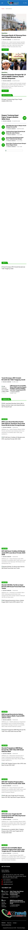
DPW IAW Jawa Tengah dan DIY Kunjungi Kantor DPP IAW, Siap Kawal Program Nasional (13, 815)
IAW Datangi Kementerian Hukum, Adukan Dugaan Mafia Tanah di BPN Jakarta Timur (13, 715)
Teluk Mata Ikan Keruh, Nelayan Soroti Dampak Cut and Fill (16, 126)
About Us (9, 922)
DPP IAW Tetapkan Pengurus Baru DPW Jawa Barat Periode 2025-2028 (13, 782)
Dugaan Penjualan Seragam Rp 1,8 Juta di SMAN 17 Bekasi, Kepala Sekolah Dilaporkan (14, 76)
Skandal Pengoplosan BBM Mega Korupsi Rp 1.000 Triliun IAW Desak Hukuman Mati (13, 749)
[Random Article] (23, 3)
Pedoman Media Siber (6, 925)
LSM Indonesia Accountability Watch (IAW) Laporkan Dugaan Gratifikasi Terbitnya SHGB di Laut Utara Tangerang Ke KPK (18, 388)
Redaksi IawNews (7, 39)
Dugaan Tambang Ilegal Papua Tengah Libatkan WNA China (10, 117)
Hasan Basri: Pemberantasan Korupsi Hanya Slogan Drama (16, 144)
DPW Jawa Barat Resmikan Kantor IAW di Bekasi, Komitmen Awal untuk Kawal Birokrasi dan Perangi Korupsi (13, 423)
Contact (14, 922)
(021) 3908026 (7, 880)
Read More (5, 49)
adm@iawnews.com (8, 884)
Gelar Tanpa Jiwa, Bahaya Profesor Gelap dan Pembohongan (17, 893)
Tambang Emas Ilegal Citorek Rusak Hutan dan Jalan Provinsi (15, 132)
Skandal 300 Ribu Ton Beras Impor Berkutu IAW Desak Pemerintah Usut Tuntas (13, 586)
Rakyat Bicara (4, 33)
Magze (23, 927)
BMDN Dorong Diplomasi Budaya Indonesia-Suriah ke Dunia (17, 902)
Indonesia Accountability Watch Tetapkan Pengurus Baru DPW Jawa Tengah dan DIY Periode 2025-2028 (13, 849)
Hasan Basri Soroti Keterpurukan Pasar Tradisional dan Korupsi (14, 138)
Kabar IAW (4, 419)
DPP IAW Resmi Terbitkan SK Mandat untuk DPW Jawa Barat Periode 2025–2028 (14, 552)
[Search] (25, 2)
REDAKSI (4, 922)
